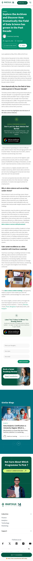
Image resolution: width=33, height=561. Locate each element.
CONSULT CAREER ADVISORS (14, 471)
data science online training (13, 290)
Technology (5, 523)
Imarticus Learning (13, 36)
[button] (18, 443)
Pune (7, 306)
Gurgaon (4, 308)
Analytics (4, 520)
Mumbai (25, 304)
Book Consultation (11, 376)
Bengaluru (13, 306)
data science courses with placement (13, 224)
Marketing (4, 526)
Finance (4, 518)
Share (23, 45)
